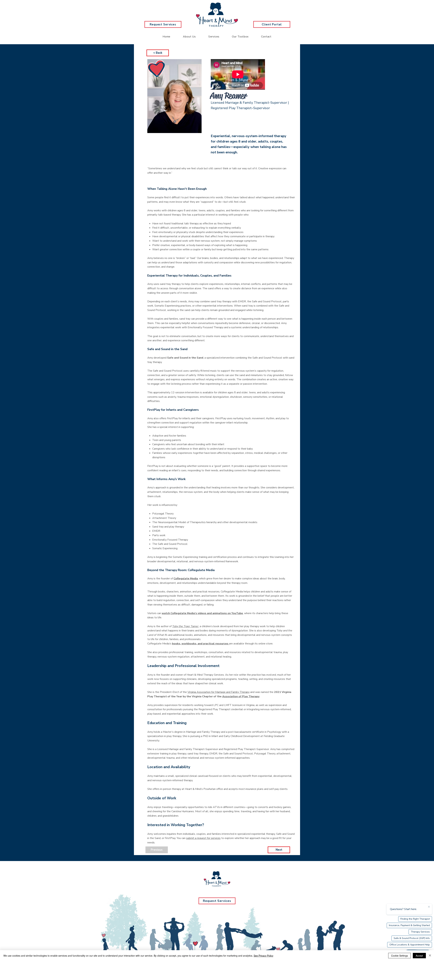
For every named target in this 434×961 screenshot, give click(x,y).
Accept (419, 955)
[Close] (430, 955)
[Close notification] (429, 906)
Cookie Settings (399, 955)
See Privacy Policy (263, 955)
